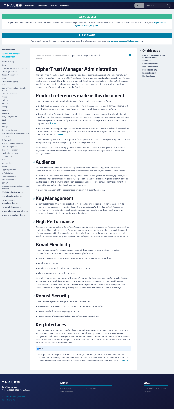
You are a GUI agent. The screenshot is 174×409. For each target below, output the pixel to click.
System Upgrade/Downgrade (13, 143)
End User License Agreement (155, 388)
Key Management (150, 64)
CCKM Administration (11, 192)
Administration (8, 49)
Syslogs (5, 107)
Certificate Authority (9, 176)
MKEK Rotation (7, 173)
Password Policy (8, 62)
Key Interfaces (148, 76)
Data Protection (8, 180)
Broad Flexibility (149, 70)
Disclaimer (148, 392)
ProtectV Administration (12, 215)
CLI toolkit (123, 360)
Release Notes (65, 388)
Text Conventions (66, 392)
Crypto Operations (9, 170)
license (53, 123)
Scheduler (5, 137)
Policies (5, 100)
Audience (146, 61)
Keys (3, 160)
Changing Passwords (9, 72)
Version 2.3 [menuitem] (40, 58)
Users (4, 65)
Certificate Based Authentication (14, 68)
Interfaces (6, 113)
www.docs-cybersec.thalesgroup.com (125, 41)
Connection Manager (10, 150)
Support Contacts (92, 388)
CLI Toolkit (6, 156)
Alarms (4, 166)
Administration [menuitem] (42, 5)
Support (64, 383)
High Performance (150, 67)
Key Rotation (6, 163)
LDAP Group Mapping (10, 81)
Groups (4, 78)
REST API (5, 183)
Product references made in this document (153, 56)
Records (5, 103)
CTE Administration (10, 207)
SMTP (4, 123)
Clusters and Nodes (9, 94)
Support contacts (8, 400)
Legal (146, 383)
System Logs (6, 140)
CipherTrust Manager (44, 55)
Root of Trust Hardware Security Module (14, 89)
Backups (5, 127)
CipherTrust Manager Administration (11, 55)
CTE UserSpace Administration (8, 202)
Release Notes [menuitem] (64, 5)
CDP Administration (10, 196)
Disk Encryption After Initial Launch (15, 133)
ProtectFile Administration (13, 211)
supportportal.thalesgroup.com (13, 397)
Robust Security (149, 73)
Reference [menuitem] (54, 5)
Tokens (4, 97)
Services (5, 85)
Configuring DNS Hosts (10, 153)
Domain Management (10, 75)
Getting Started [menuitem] (29, 5)
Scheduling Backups (9, 130)
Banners (5, 110)
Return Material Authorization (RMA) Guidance (15, 187)
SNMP (4, 120)
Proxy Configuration (9, 117)
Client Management (9, 147)
